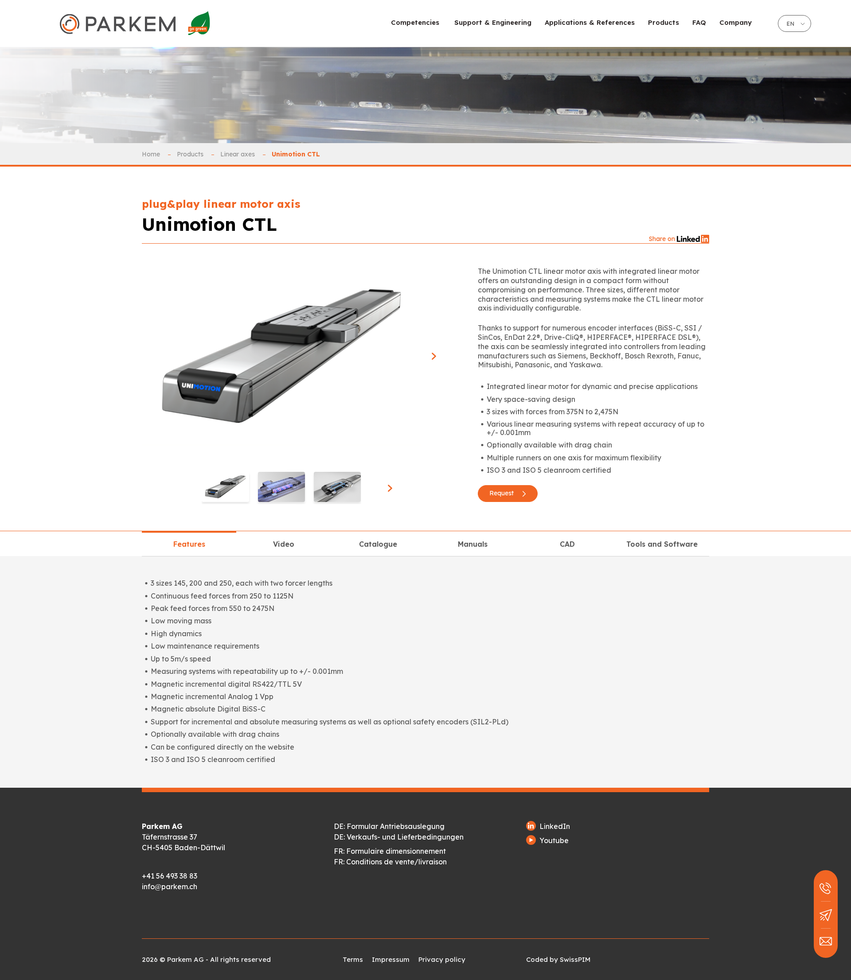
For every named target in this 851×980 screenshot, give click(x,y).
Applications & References (590, 22)
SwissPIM (575, 959)
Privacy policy (441, 959)
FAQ (699, 22)
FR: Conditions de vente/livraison (390, 861)
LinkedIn (554, 826)
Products (191, 154)
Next (433, 356)
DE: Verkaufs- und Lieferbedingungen (399, 836)
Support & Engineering (492, 22)
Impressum (391, 959)
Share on (663, 239)
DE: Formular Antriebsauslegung (389, 826)
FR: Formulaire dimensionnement (390, 851)
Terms (353, 959)
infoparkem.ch (169, 886)
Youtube (554, 840)
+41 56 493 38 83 (169, 875)
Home (152, 154)
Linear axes (238, 154)
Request (502, 493)
